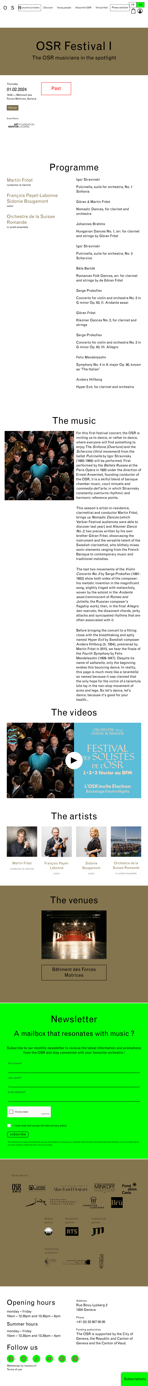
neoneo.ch (30, 1366)
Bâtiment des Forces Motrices (74, 972)
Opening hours (31, 1303)
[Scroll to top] (140, 1378)
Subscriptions (135, 1379)
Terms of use (14, 1369)
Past (56, 88)
